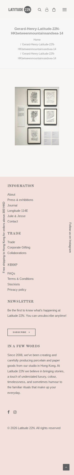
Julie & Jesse (16, 216)
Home (37, 39)
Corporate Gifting (18, 247)
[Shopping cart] (52, 9)
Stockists (13, 284)
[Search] (38, 9)
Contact (12, 221)
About (11, 194)
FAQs (11, 273)
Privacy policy (16, 289)
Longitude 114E (17, 210)
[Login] (45, 9)
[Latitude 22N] (19, 10)
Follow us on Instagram (70, 237)
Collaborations (17, 253)
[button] (64, 9)
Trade (11, 242)
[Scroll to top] (66, 467)
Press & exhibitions (20, 200)
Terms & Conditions (20, 278)
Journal (12, 205)
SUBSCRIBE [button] (19, 332)
